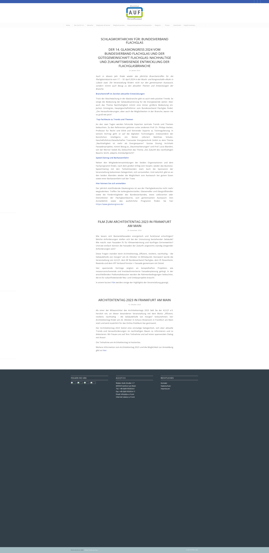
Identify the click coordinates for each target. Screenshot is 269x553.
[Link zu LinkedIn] (262, 1)
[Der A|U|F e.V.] (134, 13)
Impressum (165, 389)
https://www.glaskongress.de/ (109, 204)
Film (113, 282)
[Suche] (201, 25)
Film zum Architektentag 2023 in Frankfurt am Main (134, 223)
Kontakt (164, 383)
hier (105, 350)
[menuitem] (68, 25)
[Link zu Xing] (258, 1)
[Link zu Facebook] (252, 1)
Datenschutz (166, 386)
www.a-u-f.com (129, 397)
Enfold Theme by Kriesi (91, 550)
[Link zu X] (255, 1)
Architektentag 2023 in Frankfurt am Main (134, 300)
